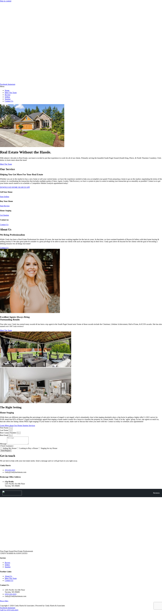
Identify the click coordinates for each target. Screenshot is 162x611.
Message (3, 444)
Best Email (4, 435)
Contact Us (9, 101)
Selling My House (9, 448)
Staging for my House (49, 448)
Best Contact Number (8, 433)
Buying (7, 95)
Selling (7, 97)
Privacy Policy (4, 601)
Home (7, 90)
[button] (81, 86)
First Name (4, 428)
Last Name (4, 430)
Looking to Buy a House (28, 448)
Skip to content (5, 1)
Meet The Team (11, 93)
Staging (7, 99)
